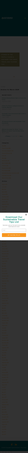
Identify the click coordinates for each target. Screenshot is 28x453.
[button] (26, 214)
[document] (14, 226)
